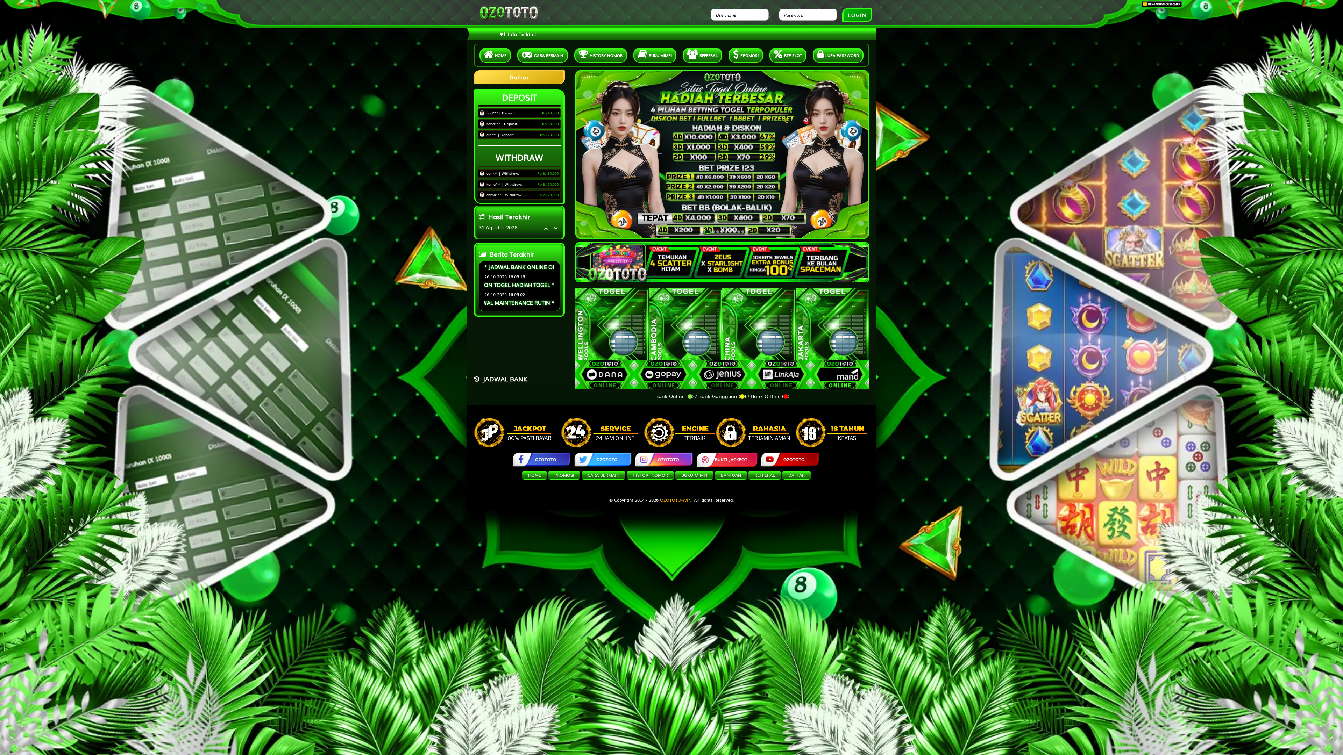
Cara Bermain (603, 475)
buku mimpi (694, 475)
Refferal (708, 55)
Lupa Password (842, 55)
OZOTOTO (545, 459)
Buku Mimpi (660, 55)
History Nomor (606, 55)
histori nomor (650, 475)
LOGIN (857, 15)
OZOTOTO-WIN (675, 500)
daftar (796, 475)
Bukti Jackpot (731, 459)
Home (500, 55)
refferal (764, 475)
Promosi (749, 55)
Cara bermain (548, 55)
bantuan (731, 475)
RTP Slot (793, 55)
